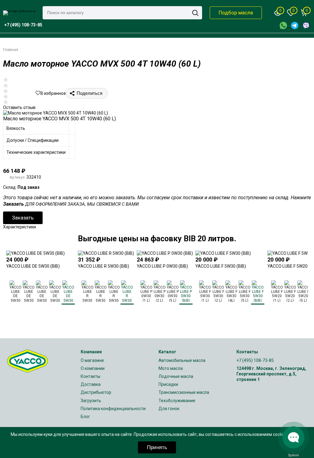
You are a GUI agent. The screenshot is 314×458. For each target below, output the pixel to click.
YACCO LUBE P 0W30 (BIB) (162, 266)
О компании (93, 368)
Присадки (168, 384)
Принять (157, 447)
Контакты (90, 376)
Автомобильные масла (182, 360)
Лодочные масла (176, 376)
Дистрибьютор (96, 392)
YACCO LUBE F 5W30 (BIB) (220, 266)
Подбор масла (236, 13)
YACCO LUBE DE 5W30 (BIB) (33, 266)
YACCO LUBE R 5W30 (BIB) (103, 266)
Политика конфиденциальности (113, 408)
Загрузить (91, 400)
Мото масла (171, 368)
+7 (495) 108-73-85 (255, 360)
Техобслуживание (177, 400)
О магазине (92, 360)
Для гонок (169, 408)
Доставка (91, 384)
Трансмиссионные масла (184, 392)
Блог (85, 416)
